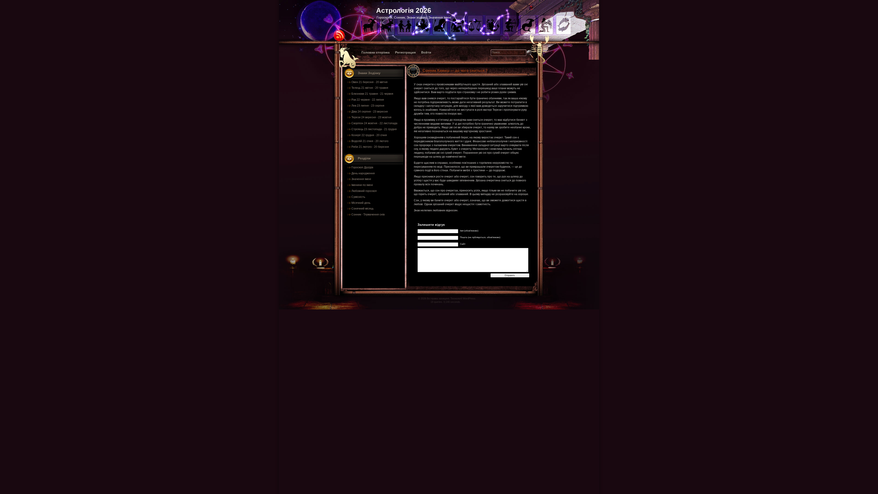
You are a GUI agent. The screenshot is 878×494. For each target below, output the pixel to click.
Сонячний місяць (362, 208)
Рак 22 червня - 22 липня (367, 99)
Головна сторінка (375, 52)
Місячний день (360, 202)
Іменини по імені (362, 185)
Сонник (356, 214)
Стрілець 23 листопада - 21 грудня (374, 129)
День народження (363, 173)
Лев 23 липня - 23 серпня (367, 105)
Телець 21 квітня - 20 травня (369, 87)
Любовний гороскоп (364, 191)
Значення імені (361, 179)
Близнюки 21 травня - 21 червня (372, 93)
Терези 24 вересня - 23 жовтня (371, 117)
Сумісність (358, 197)
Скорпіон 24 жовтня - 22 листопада (374, 123)
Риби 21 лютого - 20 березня (370, 146)
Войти (426, 52)
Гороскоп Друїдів (362, 167)
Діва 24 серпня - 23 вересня (369, 111)
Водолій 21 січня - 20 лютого (369, 141)
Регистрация (405, 52)
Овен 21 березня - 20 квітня (369, 82)
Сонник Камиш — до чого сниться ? (455, 70)
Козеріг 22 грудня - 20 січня (369, 135)
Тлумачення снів (374, 214)
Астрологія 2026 (403, 10)
